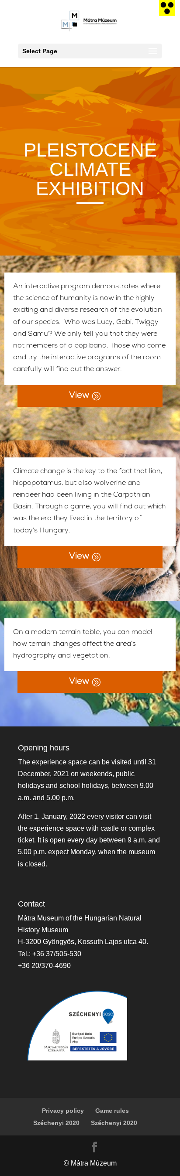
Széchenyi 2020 (56, 1122)
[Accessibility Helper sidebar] (167, 8)
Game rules (112, 1110)
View (79, 396)
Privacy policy (63, 1110)
